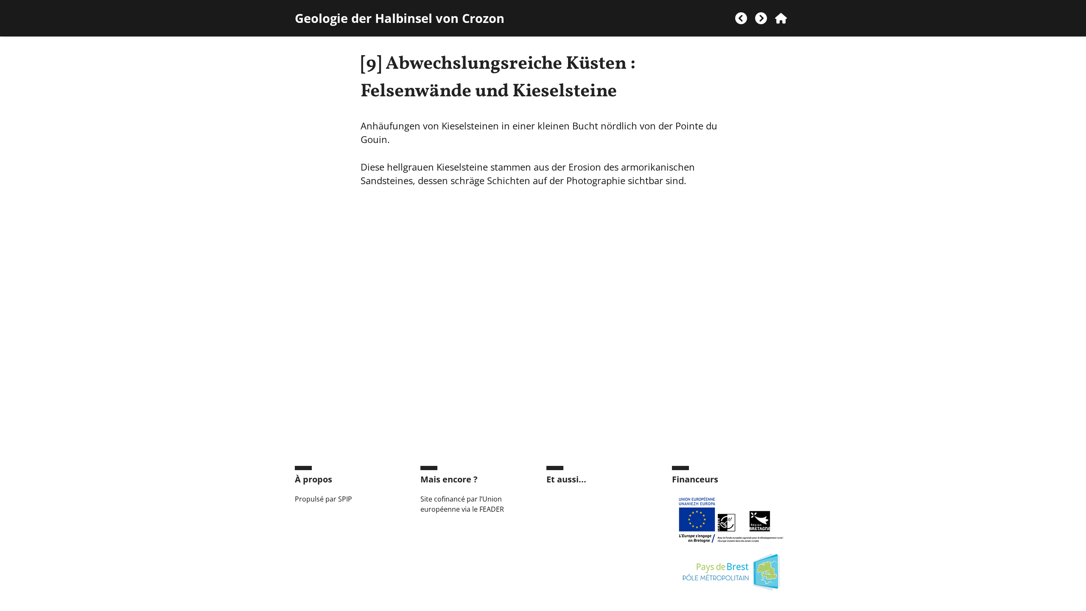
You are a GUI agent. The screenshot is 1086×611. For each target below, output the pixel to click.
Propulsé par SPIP (323, 499)
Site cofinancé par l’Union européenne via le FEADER (462, 504)
